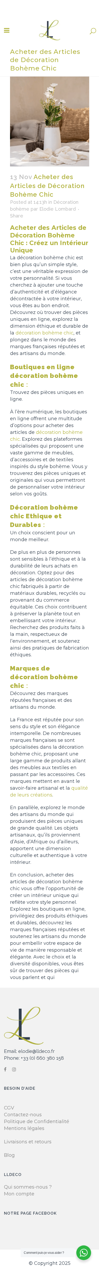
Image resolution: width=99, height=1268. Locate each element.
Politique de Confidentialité (36, 1121)
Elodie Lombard (57, 209)
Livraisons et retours (27, 1142)
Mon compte (19, 1194)
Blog (9, 1155)
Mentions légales (24, 1128)
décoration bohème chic (44, 333)
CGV (9, 1108)
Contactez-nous (23, 1115)
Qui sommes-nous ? (28, 1187)
